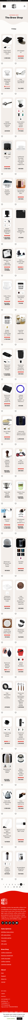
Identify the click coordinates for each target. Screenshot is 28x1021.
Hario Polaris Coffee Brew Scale (7, 52)
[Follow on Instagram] (6, 922)
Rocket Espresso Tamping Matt (7, 192)
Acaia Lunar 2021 (7, 157)
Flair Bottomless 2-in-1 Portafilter (7, 695)
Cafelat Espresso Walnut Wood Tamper (7, 463)
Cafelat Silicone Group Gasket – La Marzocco (21, 398)
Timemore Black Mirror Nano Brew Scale (7, 599)
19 (17, 887)
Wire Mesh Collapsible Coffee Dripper (7, 82)
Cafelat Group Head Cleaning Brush (7, 124)
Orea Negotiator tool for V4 (21, 802)
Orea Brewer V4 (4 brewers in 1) (20, 521)
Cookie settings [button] (11, 1018)
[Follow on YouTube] (16, 922)
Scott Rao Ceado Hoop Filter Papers (7, 631)
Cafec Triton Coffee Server (7, 297)
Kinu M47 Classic (7, 520)
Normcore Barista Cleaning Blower (7, 665)
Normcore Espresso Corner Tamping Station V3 (7, 398)
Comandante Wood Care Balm (21, 191)
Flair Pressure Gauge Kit (21, 462)
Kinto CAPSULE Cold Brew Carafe (7, 870)
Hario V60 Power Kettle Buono (7, 802)
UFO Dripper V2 (20, 51)
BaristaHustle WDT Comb (21, 830)
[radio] (5, 47)
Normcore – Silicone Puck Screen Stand (7, 564)
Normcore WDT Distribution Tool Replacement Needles (7, 833)
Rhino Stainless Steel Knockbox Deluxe (21, 772)
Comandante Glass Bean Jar (21, 297)
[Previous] (3, 884)
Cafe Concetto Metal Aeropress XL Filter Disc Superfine (21, 600)
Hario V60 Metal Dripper (7, 493)
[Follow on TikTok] (9, 922)
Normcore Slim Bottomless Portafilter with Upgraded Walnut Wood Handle (21, 699)
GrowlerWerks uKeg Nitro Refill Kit (21, 869)
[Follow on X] (13, 922)
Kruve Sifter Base (7, 432)
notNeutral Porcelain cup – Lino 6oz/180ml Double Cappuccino (20, 160)
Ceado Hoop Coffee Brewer (7, 734)
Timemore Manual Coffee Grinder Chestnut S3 (20, 736)
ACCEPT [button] (19, 1018)
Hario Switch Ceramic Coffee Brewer (20, 124)
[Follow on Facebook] (2, 922)
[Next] (23, 887)
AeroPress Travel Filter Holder (20, 631)
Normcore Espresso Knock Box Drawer (7, 367)
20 (20, 887)
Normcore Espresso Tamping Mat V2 (21, 231)
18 (14, 887)
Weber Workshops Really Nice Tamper (7, 231)
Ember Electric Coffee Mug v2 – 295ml (7, 333)
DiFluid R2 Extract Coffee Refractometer (21, 433)
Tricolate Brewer (20, 562)
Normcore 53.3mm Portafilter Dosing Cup (21, 367)
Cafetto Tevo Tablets (21, 492)
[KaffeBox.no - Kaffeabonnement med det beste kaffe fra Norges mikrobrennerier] (14, 6)
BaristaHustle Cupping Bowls (7, 770)
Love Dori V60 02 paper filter (21, 332)
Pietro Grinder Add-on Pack (21, 261)
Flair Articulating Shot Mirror (20, 81)
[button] (4, 6)
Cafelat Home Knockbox (21, 664)
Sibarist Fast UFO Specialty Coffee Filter (7, 262)
